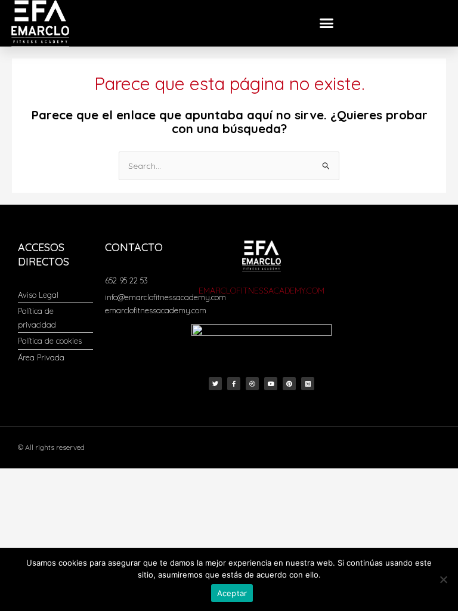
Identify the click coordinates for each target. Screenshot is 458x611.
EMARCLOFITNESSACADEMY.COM (261, 290)
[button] (326, 23)
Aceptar (232, 593)
